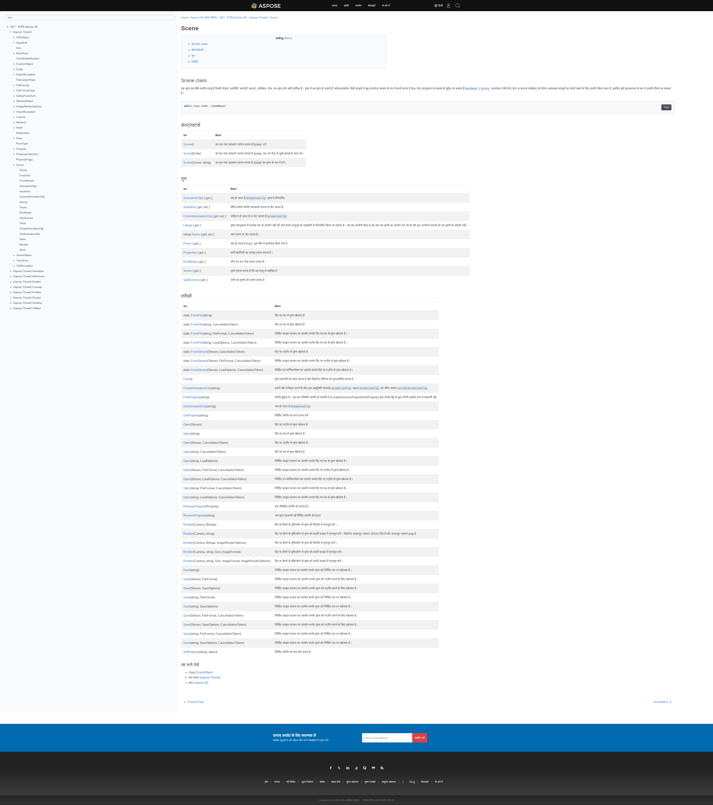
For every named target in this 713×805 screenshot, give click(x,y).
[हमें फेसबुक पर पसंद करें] (330, 768)
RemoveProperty (194, 506)
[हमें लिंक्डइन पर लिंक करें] (348, 768)
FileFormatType (25, 90)
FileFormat (22, 85)
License (20, 116)
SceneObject (23, 255)
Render (23, 244)
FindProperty (191, 397)
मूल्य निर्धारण (307, 781)
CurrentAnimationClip (32, 196)
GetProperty (191, 415)
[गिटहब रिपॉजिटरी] (373, 768)
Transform (22, 260)
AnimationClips (28, 186)
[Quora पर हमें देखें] (365, 768)
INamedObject (24, 101)
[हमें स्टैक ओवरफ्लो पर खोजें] (356, 768)
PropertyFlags (24, 159)
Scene (20, 164)
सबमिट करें (420, 737)
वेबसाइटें (372, 5)
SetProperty (191, 652)
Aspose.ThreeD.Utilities (27, 308)
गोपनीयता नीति (368, 800)
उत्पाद (334, 5)
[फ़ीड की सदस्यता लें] (382, 768)
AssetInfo (21, 42)
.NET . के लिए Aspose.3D (24, 26)
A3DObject (22, 37)
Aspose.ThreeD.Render (27, 297)
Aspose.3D (201, 682)
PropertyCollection (27, 154)
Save (22, 249)
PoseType (22, 143)
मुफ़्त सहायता (352, 781)
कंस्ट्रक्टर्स (197, 49)
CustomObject (24, 63)
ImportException (25, 111)
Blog (412, 781)
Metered (21, 122)
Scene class (199, 43)
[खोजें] (457, 5)
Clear (22, 223)
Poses (23, 207)
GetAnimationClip (29, 233)
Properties (190, 252)
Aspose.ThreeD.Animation (28, 271)
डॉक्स (322, 781)
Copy (666, 107)
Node (19, 127)
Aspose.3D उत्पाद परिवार (203, 17)
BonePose (22, 53)
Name (196, 234)
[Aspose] (266, 5)
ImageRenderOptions (29, 106)
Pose (19, 138)
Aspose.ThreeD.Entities (27, 281)
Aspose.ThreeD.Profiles (27, 292)
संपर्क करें (390, 800)
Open (22, 239)
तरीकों (194, 61)
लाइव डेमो (335, 781)
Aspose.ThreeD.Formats (27, 287)
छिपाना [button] (287, 38)
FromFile (24, 175)
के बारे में (386, 5)
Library (23, 202)
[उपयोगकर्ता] (448, 5)
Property (21, 148)
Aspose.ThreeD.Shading (27, 302)
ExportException (25, 74)
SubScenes (26, 217)
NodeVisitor (23, 132)
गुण (193, 55)
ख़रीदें (346, 5)
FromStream (26, 180)
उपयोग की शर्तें (380, 800)
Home (184, 17)
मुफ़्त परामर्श (370, 781)
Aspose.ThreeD (22, 31)
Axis (18, 47)
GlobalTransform (26, 95)
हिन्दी (440, 5)
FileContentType (25, 79)
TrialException (24, 265)
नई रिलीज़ (290, 781)
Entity (19, 69)
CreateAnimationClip (31, 228)
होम (266, 781)
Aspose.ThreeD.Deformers (29, 276)
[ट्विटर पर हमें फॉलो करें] (339, 768)
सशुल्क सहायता (389, 781)
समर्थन (358, 5)
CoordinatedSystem (27, 58)
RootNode (25, 212)
